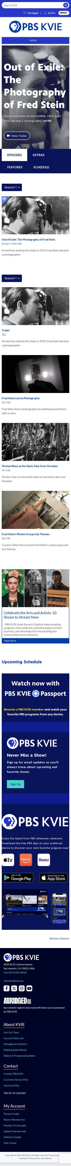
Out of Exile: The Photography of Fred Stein (28, 239)
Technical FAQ (11, 1085)
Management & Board (15, 1043)
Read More (10, 640)
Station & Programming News (19, 1055)
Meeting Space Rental (15, 1049)
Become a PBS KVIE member (24, 709)
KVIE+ (52, 12)
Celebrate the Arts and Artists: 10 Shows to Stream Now (30, 615)
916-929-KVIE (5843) (15, 972)
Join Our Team (11, 1032)
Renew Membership (14, 1119)
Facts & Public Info (14, 1038)
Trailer (6, 330)
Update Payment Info (15, 1131)
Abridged (32, 12)
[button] (63, 13)
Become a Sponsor (59, 938)
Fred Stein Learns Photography (21, 398)
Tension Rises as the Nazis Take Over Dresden (30, 466)
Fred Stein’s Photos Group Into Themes (26, 534)
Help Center (10, 1142)
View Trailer (19, 135)
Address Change (12, 1137)
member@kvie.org (13, 980)
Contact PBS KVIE (13, 1073)
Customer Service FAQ (16, 1079)
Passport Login (11, 1113)
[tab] (38, 155)
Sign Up (15, 784)
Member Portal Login (15, 1125)
